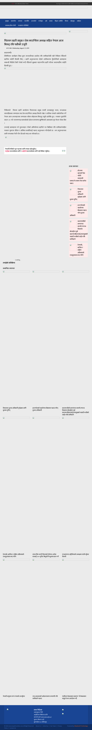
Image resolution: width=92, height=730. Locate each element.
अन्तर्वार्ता (33, 21)
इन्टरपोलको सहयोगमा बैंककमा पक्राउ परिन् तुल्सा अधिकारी (45, 409)
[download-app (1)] (18, 140)
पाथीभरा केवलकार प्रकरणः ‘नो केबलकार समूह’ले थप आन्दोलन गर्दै (74, 697)
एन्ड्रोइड (7, 151)
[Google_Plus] (8, 3)
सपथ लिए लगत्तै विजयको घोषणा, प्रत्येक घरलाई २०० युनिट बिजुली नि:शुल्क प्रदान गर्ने (46, 555)
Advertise (45, 726)
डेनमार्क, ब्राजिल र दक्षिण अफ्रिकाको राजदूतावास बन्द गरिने (13, 555)
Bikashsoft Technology (81, 726)
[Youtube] (10, 3)
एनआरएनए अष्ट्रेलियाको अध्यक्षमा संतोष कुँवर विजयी (75, 555)
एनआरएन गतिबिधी (23, 25)
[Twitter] (6, 3)
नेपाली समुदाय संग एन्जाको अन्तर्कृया (14, 696)
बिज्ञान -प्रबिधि (59, 21)
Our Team (53, 726)
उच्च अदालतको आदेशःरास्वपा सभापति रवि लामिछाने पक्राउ (45, 697)
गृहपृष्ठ (7, 21)
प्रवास (50, 21)
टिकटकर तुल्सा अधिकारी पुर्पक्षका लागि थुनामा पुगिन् (14, 409)
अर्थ (46, 21)
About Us (38, 726)
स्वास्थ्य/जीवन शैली (10, 25)
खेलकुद (72, 21)
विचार (66, 21)
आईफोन (24, 151)
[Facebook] (5, 3)
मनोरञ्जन (40, 21)
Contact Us (13, 728)
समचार (20, 21)
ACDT (13, 4)
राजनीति (26, 21)
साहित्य (79, 21)
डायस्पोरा (13, 21)
